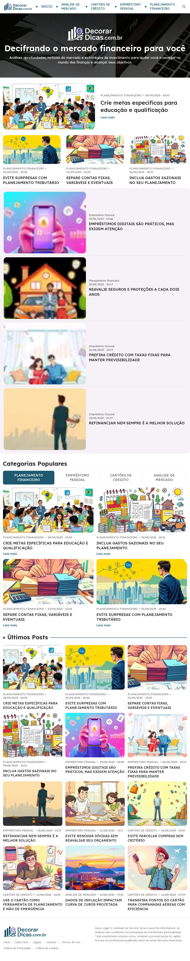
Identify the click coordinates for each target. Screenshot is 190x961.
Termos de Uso (70, 942)
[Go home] (18, 6)
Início (7, 942)
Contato (51, 942)
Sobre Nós (21, 942)
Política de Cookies (47, 948)
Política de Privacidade (17, 948)
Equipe (37, 942)
